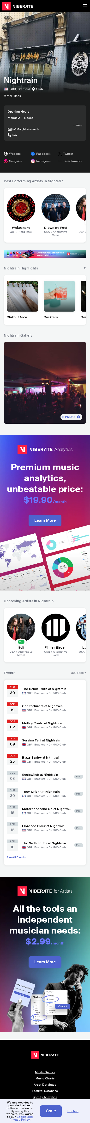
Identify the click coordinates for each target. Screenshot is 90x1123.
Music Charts (45, 1078)
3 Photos (68, 417)
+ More (77, 125)
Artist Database (45, 1085)
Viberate (17, 6)
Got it (51, 1110)
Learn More (45, 520)
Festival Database (45, 1091)
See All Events (16, 857)
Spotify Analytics (45, 1097)
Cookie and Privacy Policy (21, 1118)
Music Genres (45, 1072)
